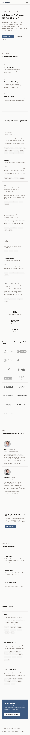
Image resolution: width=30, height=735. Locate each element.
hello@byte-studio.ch (11, 714)
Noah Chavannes (9, 449)
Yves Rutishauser (9, 477)
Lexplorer (7, 129)
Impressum (4, 731)
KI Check (4, 39)
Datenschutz (11, 731)
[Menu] (27, 2)
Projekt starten (6, 36)
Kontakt (22, 731)
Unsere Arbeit (20, 36)
